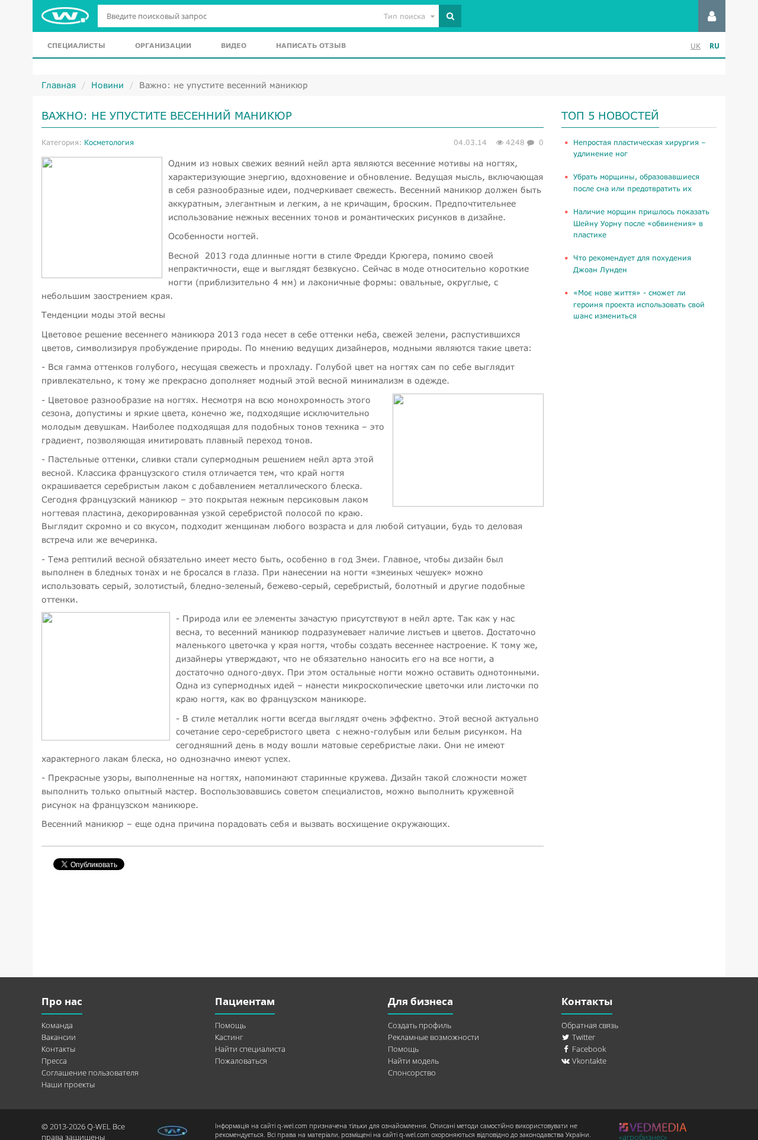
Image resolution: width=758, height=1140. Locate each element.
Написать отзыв (311, 45)
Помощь (230, 1025)
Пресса (54, 1060)
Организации (163, 45)
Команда (57, 1025)
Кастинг (229, 1037)
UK (695, 45)
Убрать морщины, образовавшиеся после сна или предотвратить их (636, 182)
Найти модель (413, 1060)
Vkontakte (588, 1060)
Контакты (58, 1049)
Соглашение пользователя (90, 1072)
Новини (107, 85)
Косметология (109, 142)
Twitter (582, 1037)
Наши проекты (68, 1084)
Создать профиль (419, 1025)
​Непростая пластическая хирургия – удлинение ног (639, 148)
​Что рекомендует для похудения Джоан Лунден (632, 263)
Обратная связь (589, 1025)
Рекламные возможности (433, 1037)
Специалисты (76, 45)
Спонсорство (412, 1072)
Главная (58, 85)
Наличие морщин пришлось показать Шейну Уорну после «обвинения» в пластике (641, 223)
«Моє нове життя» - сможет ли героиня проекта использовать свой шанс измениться (639, 304)
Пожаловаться (241, 1060)
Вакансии (58, 1037)
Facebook (588, 1049)
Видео (233, 45)
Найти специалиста (250, 1049)
